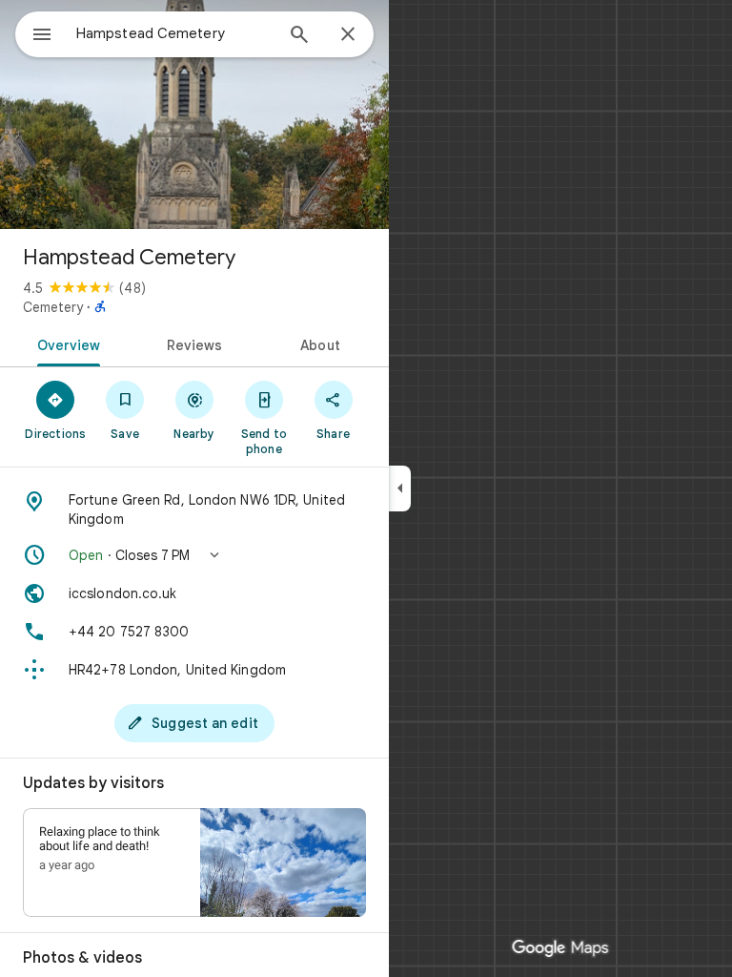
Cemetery (53, 307)
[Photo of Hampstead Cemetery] (194, 114)
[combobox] (174, 33)
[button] (194, 555)
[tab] (65, 343)
